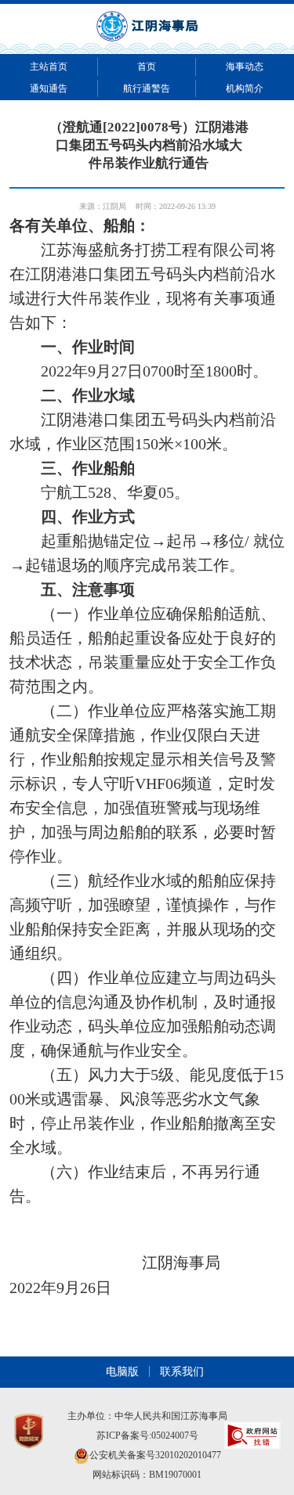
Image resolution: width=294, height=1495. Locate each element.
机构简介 (244, 88)
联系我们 (182, 1372)
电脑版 (122, 1372)
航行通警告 (146, 88)
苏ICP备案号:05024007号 (147, 1435)
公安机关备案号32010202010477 (155, 1455)
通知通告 (48, 88)
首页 (146, 66)
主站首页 (48, 66)
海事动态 (244, 66)
